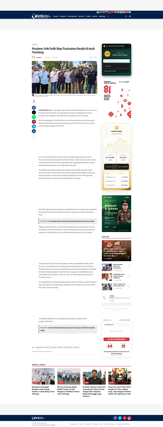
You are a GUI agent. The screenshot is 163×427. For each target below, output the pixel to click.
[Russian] (106, 12)
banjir (47, 347)
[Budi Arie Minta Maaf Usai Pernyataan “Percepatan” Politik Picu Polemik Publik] (107, 267)
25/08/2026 (118, 288)
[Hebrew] (129, 12)
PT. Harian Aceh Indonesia (47, 425)
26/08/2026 (118, 270)
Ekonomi (35, 382)
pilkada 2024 (68, 347)
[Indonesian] (98, 12)
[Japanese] (121, 12)
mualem (60, 347)
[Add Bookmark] (34, 138)
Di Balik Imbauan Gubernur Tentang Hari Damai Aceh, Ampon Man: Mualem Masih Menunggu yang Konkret (94, 391)
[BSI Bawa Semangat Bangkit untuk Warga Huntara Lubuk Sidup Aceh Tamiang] (43, 376)
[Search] (126, 16)
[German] (109, 12)
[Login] (130, 16)
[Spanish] (126, 12)
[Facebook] (115, 418)
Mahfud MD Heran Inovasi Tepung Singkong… (119, 276)
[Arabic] (100, 12)
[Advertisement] (81, 5)
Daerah (86, 382)
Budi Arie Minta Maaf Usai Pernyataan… (118, 266)
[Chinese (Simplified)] (112, 12)
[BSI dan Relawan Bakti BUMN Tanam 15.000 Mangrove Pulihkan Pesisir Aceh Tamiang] (68, 376)
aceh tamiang (40, 347)
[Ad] (116, 98)
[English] (103, 12)
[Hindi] (118, 12)
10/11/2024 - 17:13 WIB (51, 57)
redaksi (38, 57)
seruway (76, 347)
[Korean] (124, 12)
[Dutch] (115, 12)
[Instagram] (129, 418)
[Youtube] (124, 418)
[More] (107, 16)
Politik (35, 44)
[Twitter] (120, 418)
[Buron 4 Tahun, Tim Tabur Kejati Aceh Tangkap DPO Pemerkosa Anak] (107, 286)
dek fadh (53, 347)
